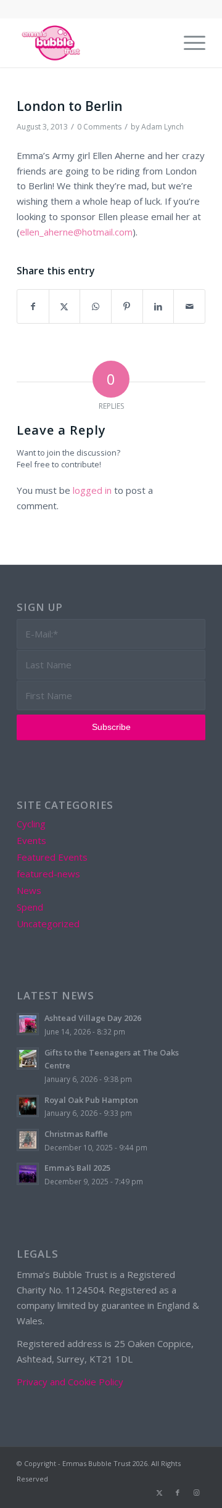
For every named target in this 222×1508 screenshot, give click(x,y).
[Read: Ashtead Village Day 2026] (28, 1024)
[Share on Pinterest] (127, 307)
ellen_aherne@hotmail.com (76, 232)
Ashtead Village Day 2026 (92, 1017)
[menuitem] (188, 42)
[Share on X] (64, 307)
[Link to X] (159, 1492)
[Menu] (188, 42)
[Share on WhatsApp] (95, 307)
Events (31, 840)
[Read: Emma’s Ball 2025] (28, 1174)
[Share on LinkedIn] (158, 307)
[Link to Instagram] (196, 1492)
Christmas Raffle (76, 1133)
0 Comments (99, 126)
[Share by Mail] (189, 307)
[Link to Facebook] (177, 1492)
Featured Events (52, 857)
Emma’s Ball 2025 (77, 1167)
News (29, 890)
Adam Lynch (162, 126)
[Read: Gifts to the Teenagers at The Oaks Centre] (28, 1058)
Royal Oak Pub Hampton (91, 1099)
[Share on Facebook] (33, 307)
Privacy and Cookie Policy (70, 1381)
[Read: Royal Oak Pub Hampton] (28, 1106)
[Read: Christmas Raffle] (28, 1140)
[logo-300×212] (92, 42)
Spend (30, 907)
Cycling (31, 824)
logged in (92, 490)
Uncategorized (48, 923)
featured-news (48, 873)
